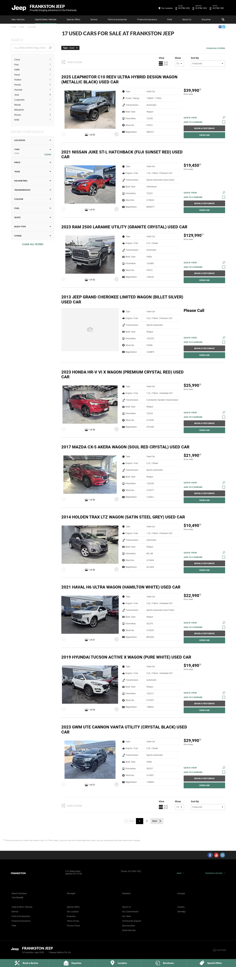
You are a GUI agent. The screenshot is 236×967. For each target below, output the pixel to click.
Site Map (181, 911)
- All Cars (31, 27)
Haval (17, 75)
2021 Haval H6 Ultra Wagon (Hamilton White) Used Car (120, 587)
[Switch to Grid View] (166, 63)
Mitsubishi (19, 110)
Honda (17, 85)
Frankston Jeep (53, 7)
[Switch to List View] (161, 63)
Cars (21, 27)
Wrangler (71, 893)
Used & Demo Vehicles (45, 19)
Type (17, 151)
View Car (204, 135)
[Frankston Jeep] (19, 8)
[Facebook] (220, 26)
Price (17, 162)
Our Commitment (130, 911)
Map (179, 873)
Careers (181, 907)
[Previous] (63, 134)
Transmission (22, 190)
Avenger (181, 893)
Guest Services (129, 930)
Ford (16, 64)
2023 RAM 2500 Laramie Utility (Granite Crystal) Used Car (124, 227)
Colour (18, 199)
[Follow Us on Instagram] (222, 855)
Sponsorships (128, 925)
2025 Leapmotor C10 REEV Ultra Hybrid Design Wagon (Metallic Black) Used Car (119, 79)
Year (17, 171)
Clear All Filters (32, 244)
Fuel (16, 208)
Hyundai (18, 90)
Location (19, 140)
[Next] (116, 134)
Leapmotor (19, 100)
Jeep (16, 95)
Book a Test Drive (204, 128)
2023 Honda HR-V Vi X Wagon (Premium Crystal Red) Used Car (122, 375)
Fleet (169, 19)
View (161, 58)
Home (13, 27)
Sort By (195, 58)
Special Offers (73, 19)
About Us (186, 19)
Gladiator (126, 893)
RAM (16, 120)
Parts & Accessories (117, 19)
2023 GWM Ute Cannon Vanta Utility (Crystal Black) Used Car (124, 730)
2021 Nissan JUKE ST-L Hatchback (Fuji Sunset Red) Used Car (122, 154)
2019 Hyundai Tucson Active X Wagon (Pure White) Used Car (126, 657)
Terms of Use (73, 921)
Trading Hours (214, 873)
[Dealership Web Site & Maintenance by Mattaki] (219, 950)
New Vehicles (18, 19)
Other (17, 235)
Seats (17, 217)
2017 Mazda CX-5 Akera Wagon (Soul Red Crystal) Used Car (125, 447)
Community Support (131, 921)
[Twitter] (223, 26)
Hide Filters (74, 62)
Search (222, 19)
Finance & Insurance (147, 19)
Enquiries (206, 19)
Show (178, 58)
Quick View (190, 117)
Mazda (17, 105)
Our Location (167, 8)
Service (94, 19)
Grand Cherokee (19, 893)
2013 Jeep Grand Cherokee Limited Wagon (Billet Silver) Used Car (122, 299)
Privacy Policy (73, 925)
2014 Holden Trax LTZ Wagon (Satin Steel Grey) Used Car (123, 517)
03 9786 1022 (184, 8)
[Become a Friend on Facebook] (210, 855)
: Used (68, 48)
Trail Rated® (17, 897)
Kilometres (20, 180)
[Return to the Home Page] (16, 950)
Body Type (20, 226)
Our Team (126, 916)
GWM (17, 70)
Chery (17, 59)
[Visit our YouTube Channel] (216, 855)
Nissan (17, 115)
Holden (17, 80)
